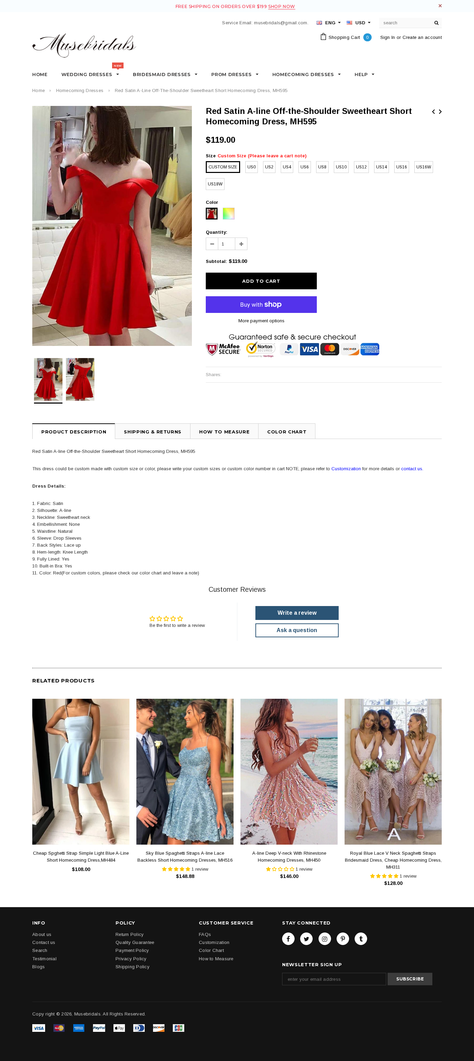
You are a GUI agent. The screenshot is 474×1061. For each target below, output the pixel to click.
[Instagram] (325, 938)
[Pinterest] (343, 938)
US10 (341, 167)
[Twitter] (306, 938)
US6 (305, 167)
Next (440, 111)
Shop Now (281, 6)
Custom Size (223, 167)
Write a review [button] (297, 613)
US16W (423, 167)
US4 (287, 167)
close (440, 5)
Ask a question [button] (297, 630)
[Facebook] (288, 938)
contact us (411, 468)
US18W (215, 184)
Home (38, 90)
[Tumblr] (361, 938)
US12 (361, 167)
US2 (269, 167)
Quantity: (216, 232)
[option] (112, 226)
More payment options (261, 320)
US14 (381, 167)
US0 (251, 167)
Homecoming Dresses (80, 90)
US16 (401, 167)
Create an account (422, 37)
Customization (346, 468)
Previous (433, 111)
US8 (322, 167)
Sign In (387, 37)
